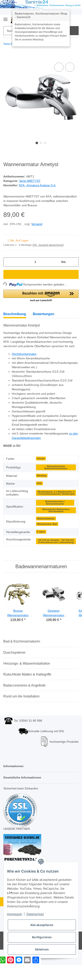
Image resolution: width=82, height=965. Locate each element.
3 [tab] (45, 143)
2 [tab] (41, 143)
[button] (41, 297)
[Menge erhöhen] (73, 263)
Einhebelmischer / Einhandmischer (55, 512)
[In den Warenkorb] (6, 57)
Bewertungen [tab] (43, 315)
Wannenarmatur (46, 528)
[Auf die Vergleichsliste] (58, 67)
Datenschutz (35, 914)
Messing (41, 485)
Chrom (41, 468)
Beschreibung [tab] (14, 315)
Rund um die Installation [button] (21, 706)
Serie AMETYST (29, 181)
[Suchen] (74, 30)
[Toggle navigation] (5, 17)
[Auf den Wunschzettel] (69, 67)
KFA (39, 493)
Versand (38, 225)
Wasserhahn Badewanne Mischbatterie (56, 520)
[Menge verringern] (8, 263)
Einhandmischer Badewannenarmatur (55, 477)
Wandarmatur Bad (47, 534)
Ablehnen (42, 949)
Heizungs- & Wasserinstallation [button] (26, 673)
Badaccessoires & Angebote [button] (24, 695)
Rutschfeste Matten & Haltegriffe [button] (27, 684)
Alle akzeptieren (41, 925)
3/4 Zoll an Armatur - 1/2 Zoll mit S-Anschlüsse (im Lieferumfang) (56, 551)
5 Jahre (41, 541)
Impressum (14, 914)
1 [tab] (37, 143)
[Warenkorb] (75, 20)
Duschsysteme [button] (14, 662)
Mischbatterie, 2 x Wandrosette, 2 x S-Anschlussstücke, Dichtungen (56, 502)
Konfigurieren (42, 937)
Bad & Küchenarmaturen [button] (21, 651)
